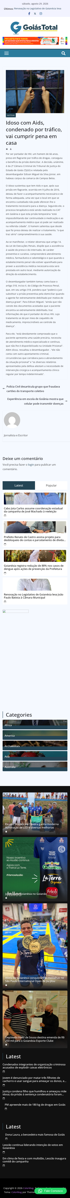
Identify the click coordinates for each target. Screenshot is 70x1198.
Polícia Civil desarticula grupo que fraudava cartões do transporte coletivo (33, 389)
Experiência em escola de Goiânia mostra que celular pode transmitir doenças (35, 401)
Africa (8, 724)
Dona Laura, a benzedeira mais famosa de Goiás (35, 1134)
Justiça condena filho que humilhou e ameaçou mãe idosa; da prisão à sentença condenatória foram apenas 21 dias (34, 1093)
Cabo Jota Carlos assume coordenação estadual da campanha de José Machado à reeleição (33, 510)
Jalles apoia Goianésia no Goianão (26, 894)
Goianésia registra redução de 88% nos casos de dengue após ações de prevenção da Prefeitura (33, 567)
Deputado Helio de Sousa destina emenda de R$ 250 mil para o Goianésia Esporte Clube (34, 1039)
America (10, 735)
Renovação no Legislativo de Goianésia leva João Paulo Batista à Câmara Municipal (37, 10)
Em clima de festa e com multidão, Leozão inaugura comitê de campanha (34, 1160)
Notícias (10, 115)
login (31, 464)
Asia (7, 756)
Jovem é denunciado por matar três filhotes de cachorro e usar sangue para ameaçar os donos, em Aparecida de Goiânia (35, 1079)
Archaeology (12, 745)
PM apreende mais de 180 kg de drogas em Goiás (35, 1104)
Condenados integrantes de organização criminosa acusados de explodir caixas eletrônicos (34, 1066)
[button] (50, 1191)
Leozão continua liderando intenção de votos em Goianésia (33, 1146)
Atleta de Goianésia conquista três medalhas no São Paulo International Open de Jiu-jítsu (34, 979)
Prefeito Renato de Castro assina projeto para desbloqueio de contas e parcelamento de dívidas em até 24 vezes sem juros (34, 539)
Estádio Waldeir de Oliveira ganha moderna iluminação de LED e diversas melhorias (32, 826)
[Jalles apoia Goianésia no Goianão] (35, 869)
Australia (10, 766)
